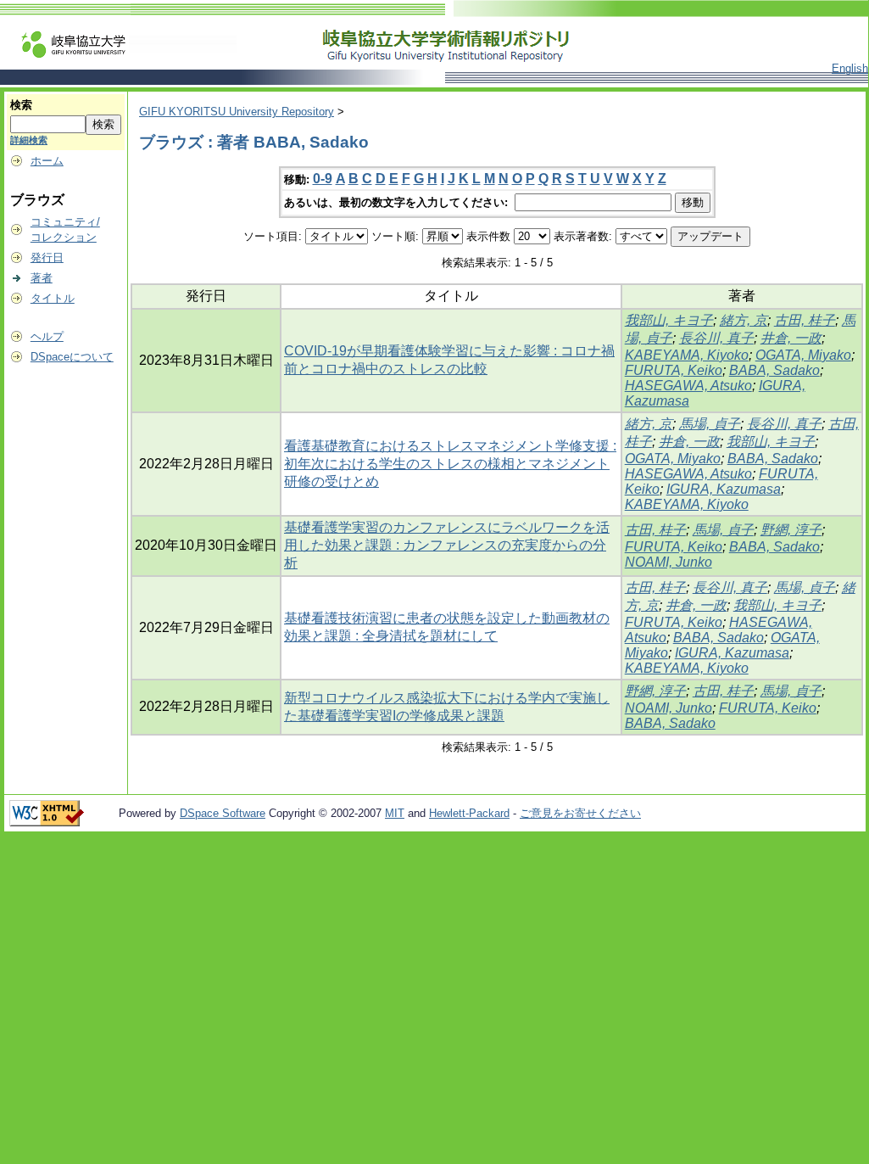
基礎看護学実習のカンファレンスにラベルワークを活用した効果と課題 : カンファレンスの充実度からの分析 (447, 545)
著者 (42, 277)
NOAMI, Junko (668, 562)
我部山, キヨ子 (669, 320)
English (850, 68)
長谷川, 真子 (716, 338)
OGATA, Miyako (803, 355)
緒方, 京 (743, 320)
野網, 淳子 (791, 530)
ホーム (47, 160)
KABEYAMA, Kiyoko (687, 355)
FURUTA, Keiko (673, 370)
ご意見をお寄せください (580, 813)
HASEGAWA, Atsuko (688, 385)
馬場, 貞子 (709, 424)
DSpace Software (222, 813)
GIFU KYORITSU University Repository (236, 111)
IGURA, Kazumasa (723, 489)
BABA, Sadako (774, 370)
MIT (394, 813)
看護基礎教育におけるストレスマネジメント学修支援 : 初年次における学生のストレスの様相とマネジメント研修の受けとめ (450, 464)
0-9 (322, 178)
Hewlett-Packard (469, 813)
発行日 (47, 257)
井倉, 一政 (791, 338)
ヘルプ (47, 336)
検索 (21, 104)
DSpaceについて (72, 356)
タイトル (53, 298)
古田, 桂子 (804, 320)
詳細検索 (28, 140)
